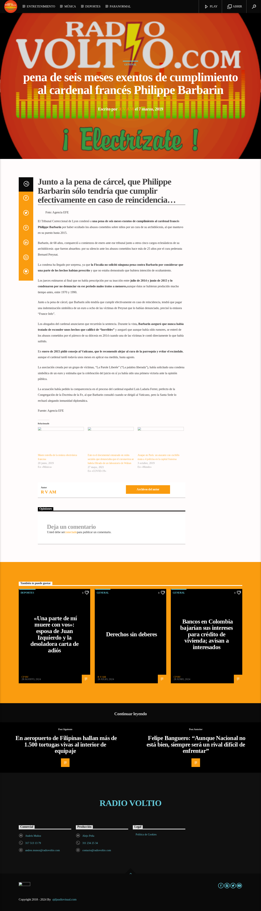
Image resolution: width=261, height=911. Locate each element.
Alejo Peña (88, 835)
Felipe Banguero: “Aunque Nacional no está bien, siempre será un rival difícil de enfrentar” (196, 744)
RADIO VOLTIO (130, 803)
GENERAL (130, 64)
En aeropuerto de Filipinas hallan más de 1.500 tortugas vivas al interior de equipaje (66, 744)
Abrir (237, 6)
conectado (71, 532)
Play (213, 6)
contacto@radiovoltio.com (96, 850)
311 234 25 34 (90, 843)
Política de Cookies (146, 834)
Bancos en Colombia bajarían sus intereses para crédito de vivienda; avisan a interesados (206, 634)
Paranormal (120, 6)
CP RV (25, 676)
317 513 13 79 (33, 843)
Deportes (92, 6)
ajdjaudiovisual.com (64, 899)
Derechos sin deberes (131, 634)
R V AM (126, 109)
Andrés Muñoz (33, 835)
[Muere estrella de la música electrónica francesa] (61, 440)
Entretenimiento (41, 6)
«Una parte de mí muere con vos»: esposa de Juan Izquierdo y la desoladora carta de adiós (54, 634)
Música (70, 6)
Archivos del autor (148, 489)
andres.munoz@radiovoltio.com (42, 850)
